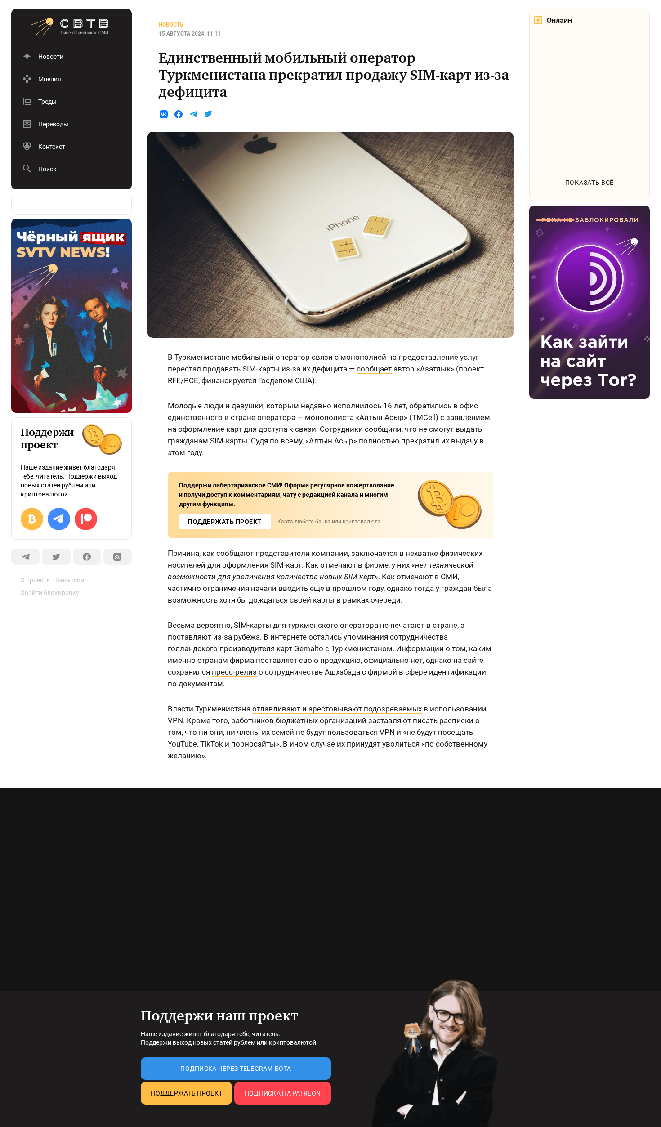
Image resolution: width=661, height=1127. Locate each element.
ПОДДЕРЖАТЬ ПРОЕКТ (225, 521)
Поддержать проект (186, 1093)
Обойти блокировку (49, 592)
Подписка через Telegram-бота (235, 1068)
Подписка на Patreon (283, 1093)
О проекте (34, 580)
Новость (171, 25)
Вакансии (69, 580)
